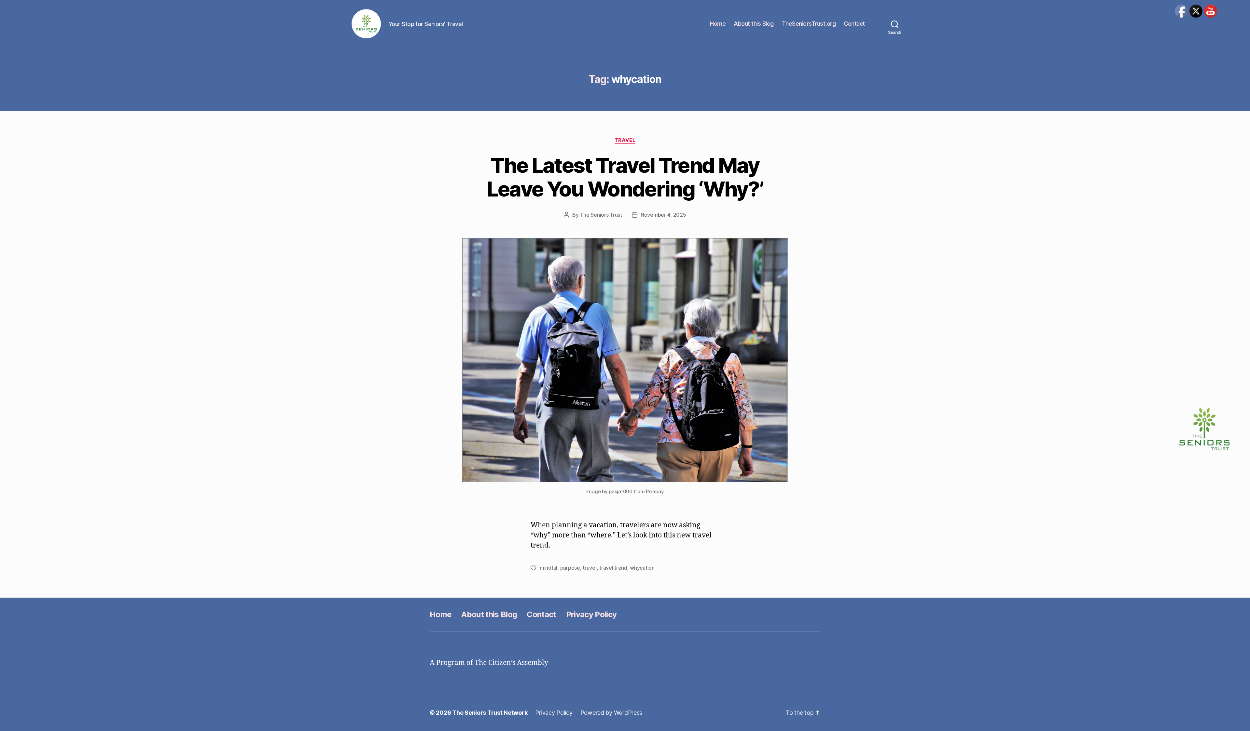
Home (718, 23)
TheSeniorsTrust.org (809, 23)
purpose (570, 567)
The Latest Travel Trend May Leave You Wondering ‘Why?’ (625, 177)
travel (589, 567)
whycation (642, 567)
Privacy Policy (591, 614)
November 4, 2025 (663, 214)
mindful (548, 567)
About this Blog (754, 23)
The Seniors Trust (601, 214)
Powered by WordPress (611, 712)
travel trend (613, 567)
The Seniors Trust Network (489, 712)
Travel (625, 140)
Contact (854, 23)
